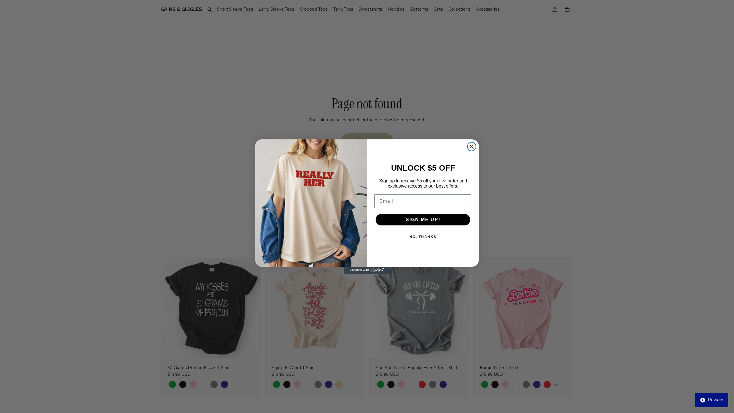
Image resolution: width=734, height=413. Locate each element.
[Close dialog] (471, 146)
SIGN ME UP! (423, 219)
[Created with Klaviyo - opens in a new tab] (367, 270)
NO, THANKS (423, 237)
